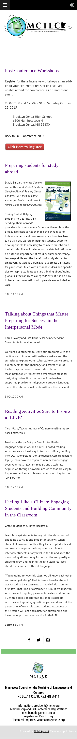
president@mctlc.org (47, 705)
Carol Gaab (11, 428)
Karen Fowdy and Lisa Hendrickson (26, 338)
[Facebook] (29, 640)
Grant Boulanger (15, 526)
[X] (38, 640)
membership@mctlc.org (37, 712)
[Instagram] (48, 640)
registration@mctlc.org (38, 716)
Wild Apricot (41, 731)
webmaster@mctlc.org (51, 720)
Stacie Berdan (13, 182)
